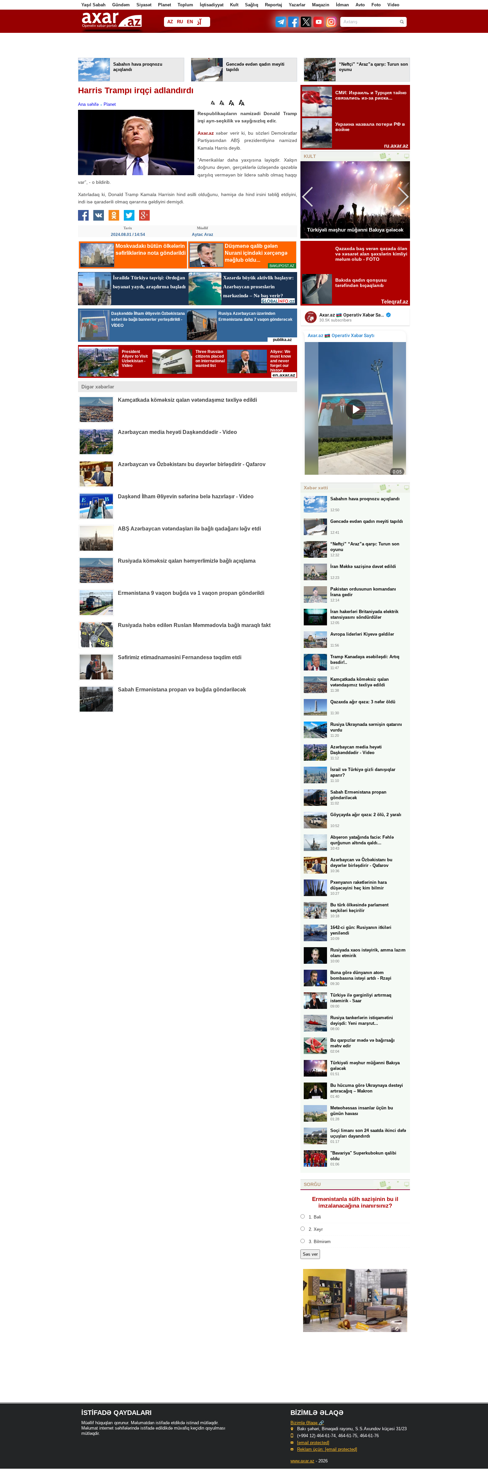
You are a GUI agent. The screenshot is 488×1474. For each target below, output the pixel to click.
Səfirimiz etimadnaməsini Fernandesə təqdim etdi (179, 657)
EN (190, 21)
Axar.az (206, 133)
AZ (170, 21)
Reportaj (273, 4)
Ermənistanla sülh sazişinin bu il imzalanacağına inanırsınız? (355, 1202)
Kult (234, 4)
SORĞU (312, 1184)
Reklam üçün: (327, 1449)
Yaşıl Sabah (93, 4)
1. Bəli (315, 1217)
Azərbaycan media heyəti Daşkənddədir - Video (177, 432)
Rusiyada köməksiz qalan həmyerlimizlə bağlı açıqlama (187, 561)
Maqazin (320, 4)
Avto (360, 4)
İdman (342, 4)
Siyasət (143, 4)
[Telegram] (281, 25)
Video (393, 4)
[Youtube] (319, 25)
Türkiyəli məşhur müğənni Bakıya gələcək (355, 230)
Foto (376, 4)
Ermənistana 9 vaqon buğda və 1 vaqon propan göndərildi (191, 593)
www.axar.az (302, 1460)
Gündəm (121, 4)
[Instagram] (331, 25)
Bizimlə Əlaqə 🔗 (307, 1422)
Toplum (185, 4)
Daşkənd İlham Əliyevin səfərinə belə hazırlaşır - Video (186, 496)
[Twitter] (306, 25)
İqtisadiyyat (211, 4)
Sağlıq (251, 4)
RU (180, 21)
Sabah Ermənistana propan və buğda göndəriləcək (182, 689)
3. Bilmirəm (320, 1241)
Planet (164, 4)
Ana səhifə (88, 104)
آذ (199, 22)
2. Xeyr (316, 1229)
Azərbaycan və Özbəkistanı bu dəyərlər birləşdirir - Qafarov (192, 464)
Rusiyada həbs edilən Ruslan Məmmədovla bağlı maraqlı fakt (194, 625)
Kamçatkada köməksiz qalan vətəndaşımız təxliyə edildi (187, 400)
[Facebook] (293, 25)
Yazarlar (297, 4)
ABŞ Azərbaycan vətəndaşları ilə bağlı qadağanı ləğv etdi (189, 528)
